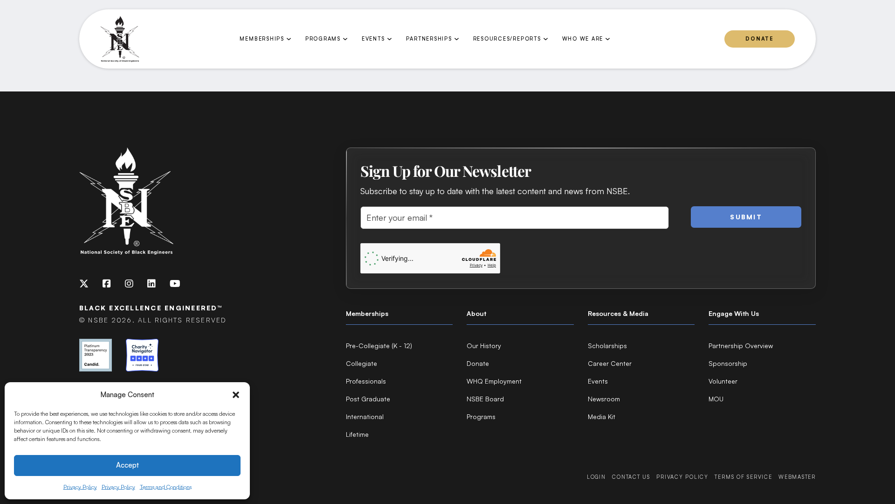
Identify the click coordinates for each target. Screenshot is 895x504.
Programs (481, 416)
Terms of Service (743, 477)
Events (598, 381)
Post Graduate (368, 399)
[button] (236, 394)
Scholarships (607, 346)
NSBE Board (485, 399)
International (365, 416)
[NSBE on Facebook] (107, 283)
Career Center (610, 363)
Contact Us (631, 477)
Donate (759, 38)
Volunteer (723, 381)
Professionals (366, 381)
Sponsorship (728, 363)
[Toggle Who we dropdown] (607, 39)
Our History (484, 346)
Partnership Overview (741, 346)
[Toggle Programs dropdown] (345, 39)
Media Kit (601, 416)
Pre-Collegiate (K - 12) (379, 346)
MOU (716, 399)
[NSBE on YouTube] (175, 283)
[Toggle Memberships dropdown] (288, 39)
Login (596, 477)
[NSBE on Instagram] (129, 283)
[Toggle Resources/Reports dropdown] (545, 39)
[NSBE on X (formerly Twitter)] (84, 283)
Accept (127, 465)
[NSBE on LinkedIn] (151, 283)
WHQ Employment (494, 381)
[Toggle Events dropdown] (389, 39)
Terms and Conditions (166, 486)
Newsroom (604, 399)
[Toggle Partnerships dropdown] (456, 39)
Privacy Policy (80, 486)
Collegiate (361, 363)
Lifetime (357, 434)
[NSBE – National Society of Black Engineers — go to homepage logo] (119, 39)
